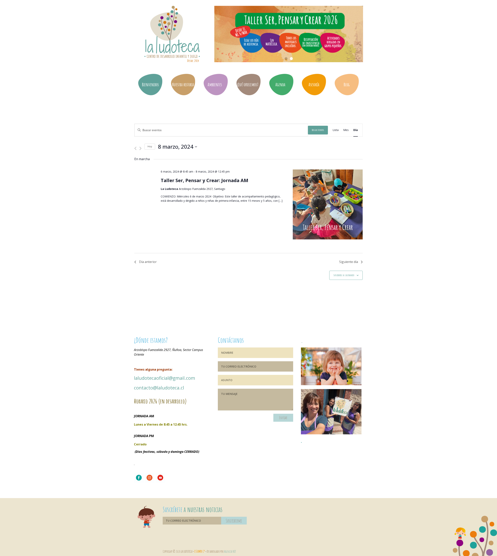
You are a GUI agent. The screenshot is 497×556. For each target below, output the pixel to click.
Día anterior (148, 262)
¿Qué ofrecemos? (247, 84)
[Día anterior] (135, 146)
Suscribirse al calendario (343, 275)
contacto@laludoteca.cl (159, 387)
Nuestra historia (183, 84)
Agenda (280, 84)
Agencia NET (230, 551)
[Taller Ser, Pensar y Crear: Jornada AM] (328, 205)
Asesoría (313, 84)
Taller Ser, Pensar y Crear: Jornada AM (204, 180)
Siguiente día (348, 262)
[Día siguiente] (140, 146)
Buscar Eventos (318, 130)
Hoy (150, 146)
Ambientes (215, 84)
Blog (347, 84)
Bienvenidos (150, 84)
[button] (286, 58)
